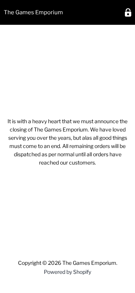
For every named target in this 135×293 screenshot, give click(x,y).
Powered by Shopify (67, 272)
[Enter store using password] (128, 12)
